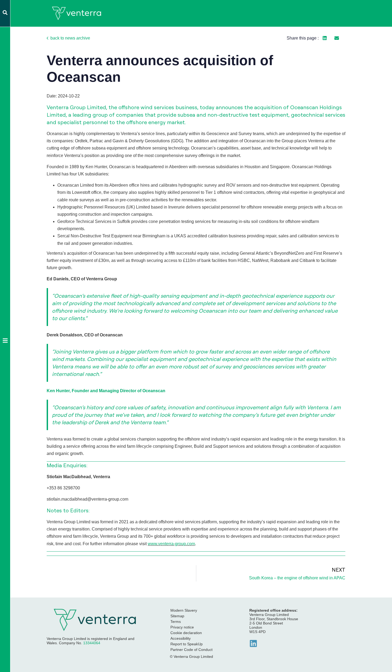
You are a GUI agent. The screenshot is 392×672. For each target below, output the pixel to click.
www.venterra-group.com (171, 543)
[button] (325, 38)
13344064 (91, 643)
